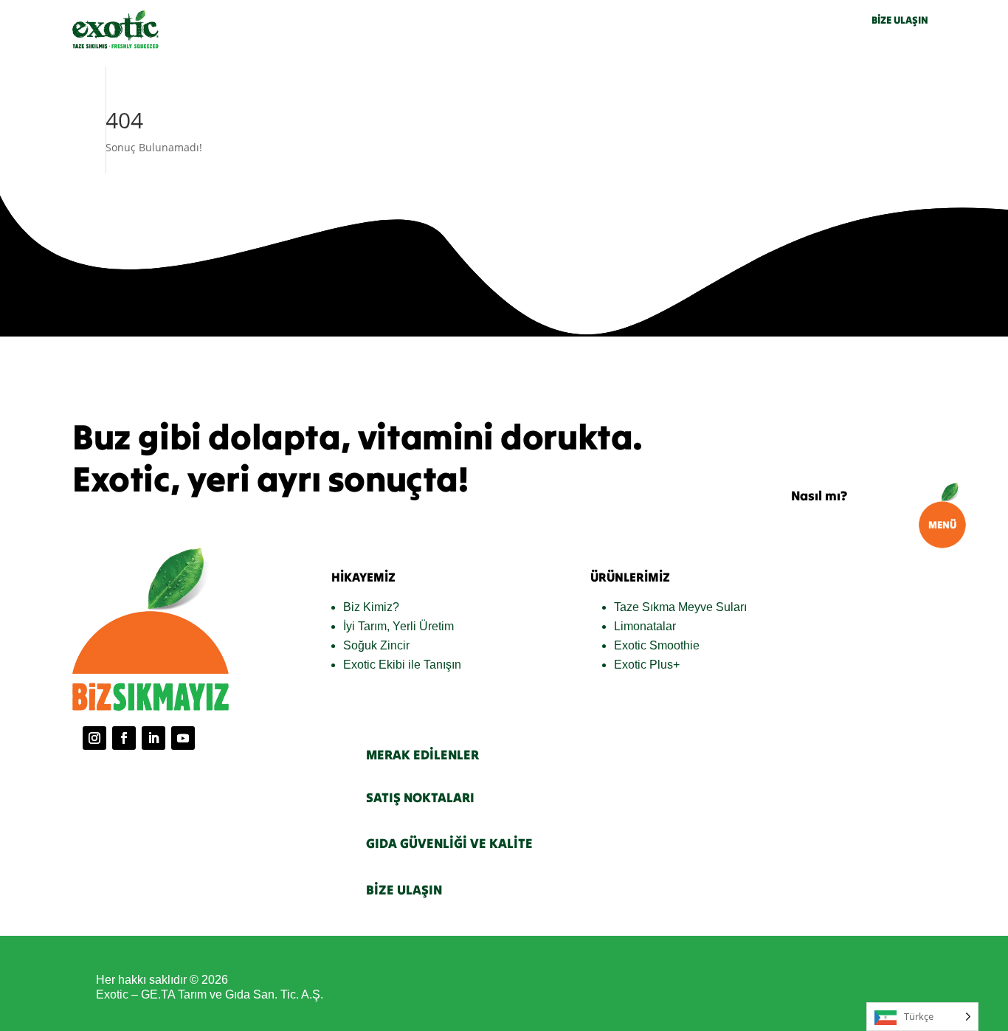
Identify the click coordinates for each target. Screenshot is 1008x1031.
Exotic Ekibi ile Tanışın (402, 664)
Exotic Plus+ (647, 664)
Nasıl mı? (819, 495)
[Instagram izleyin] (94, 738)
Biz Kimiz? (371, 607)
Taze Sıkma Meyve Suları (680, 607)
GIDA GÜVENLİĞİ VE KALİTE (449, 843)
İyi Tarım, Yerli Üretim (398, 626)
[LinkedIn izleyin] (153, 738)
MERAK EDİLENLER (422, 754)
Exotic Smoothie (657, 645)
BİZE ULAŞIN (899, 20)
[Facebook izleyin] (124, 738)
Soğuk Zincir (376, 645)
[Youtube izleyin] (183, 738)
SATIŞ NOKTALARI (420, 797)
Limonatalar (645, 626)
